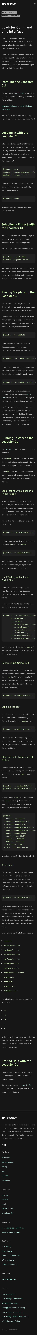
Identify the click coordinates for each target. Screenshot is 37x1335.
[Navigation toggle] (34, 4)
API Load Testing (8, 1260)
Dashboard (6, 1157)
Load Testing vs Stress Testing (13, 1312)
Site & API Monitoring (10, 1264)
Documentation (7, 1162)
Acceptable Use (7, 1213)
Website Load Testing (10, 1303)
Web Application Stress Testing (13, 1307)
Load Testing (6, 1246)
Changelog (6, 1180)
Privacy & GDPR (7, 1208)
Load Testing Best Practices (12, 1298)
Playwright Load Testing (11, 1255)
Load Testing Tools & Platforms (13, 1227)
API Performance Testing (11, 1321)
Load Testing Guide (9, 1294)
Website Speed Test (9, 1279)
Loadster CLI (19, 93)
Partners (5, 1199)
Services (5, 1195)
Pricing (4, 1166)
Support (5, 1175)
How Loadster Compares (11, 1232)
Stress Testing (7, 1251)
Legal (4, 1204)
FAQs (3, 1171)
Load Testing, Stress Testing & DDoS (15, 1316)
